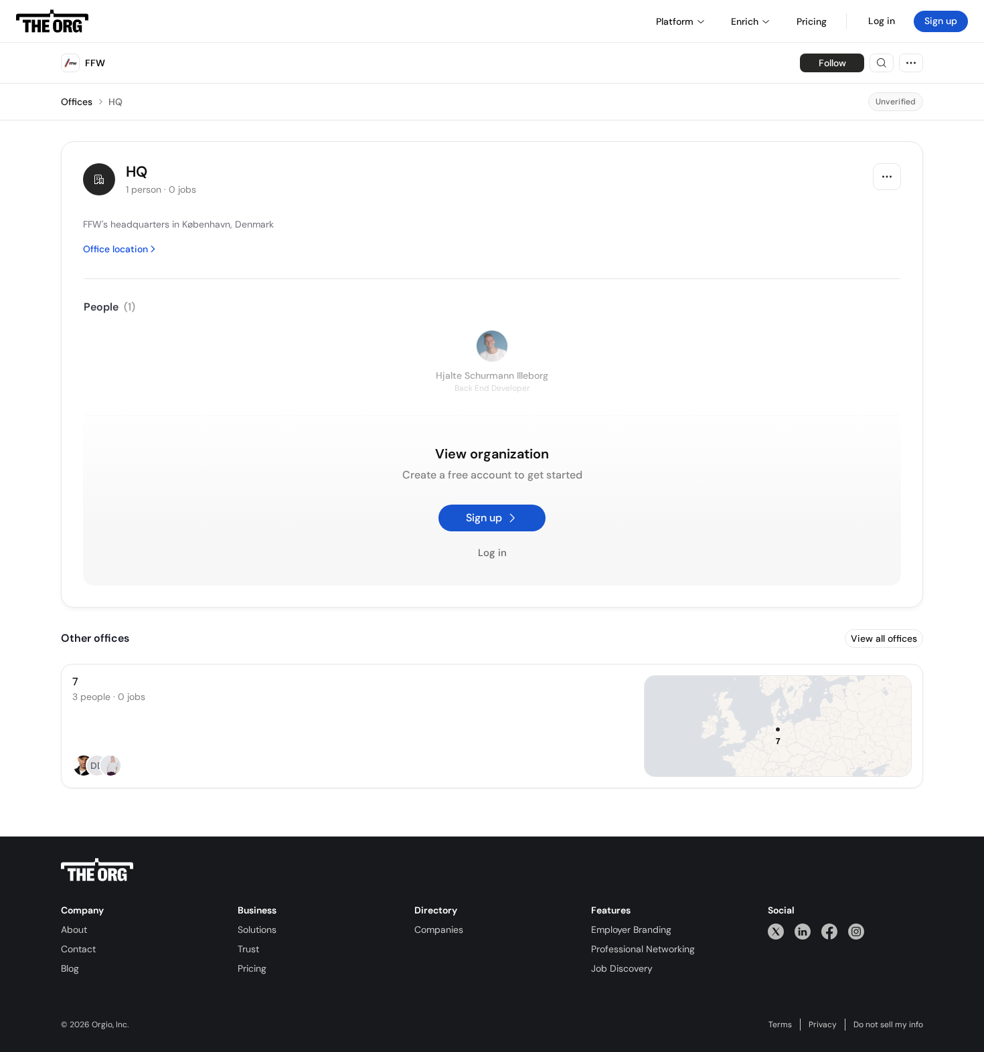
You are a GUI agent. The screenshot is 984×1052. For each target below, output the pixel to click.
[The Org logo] (97, 870)
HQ (115, 102)
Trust (248, 949)
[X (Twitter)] (776, 931)
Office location (115, 249)
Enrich (744, 21)
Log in (881, 21)
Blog (70, 968)
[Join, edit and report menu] (887, 176)
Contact (78, 949)
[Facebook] (829, 931)
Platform (674, 21)
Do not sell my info (888, 1024)
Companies (438, 930)
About (74, 930)
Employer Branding (631, 930)
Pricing (252, 968)
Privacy (823, 1024)
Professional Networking (643, 949)
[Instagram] (856, 931)
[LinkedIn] (803, 931)
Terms (780, 1024)
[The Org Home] (52, 21)
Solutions (257, 930)
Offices (76, 101)
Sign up (940, 21)
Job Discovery (622, 968)
